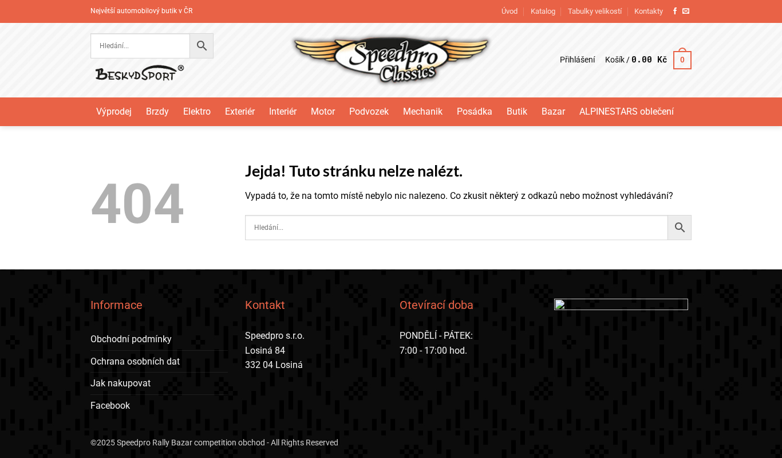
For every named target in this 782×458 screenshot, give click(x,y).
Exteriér (240, 111)
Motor (323, 111)
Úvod (509, 11)
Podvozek (369, 111)
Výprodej (114, 111)
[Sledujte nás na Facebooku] (675, 11)
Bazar (553, 111)
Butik (517, 111)
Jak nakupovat (120, 383)
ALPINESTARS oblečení (626, 111)
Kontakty (648, 11)
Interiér (283, 111)
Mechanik (423, 111)
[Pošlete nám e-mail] (685, 11)
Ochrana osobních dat (135, 361)
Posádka (474, 111)
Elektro (197, 111)
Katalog (543, 11)
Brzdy (157, 111)
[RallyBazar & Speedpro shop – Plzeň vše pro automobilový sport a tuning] (391, 60)
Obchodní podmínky (131, 339)
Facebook (110, 405)
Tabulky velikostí (595, 11)
